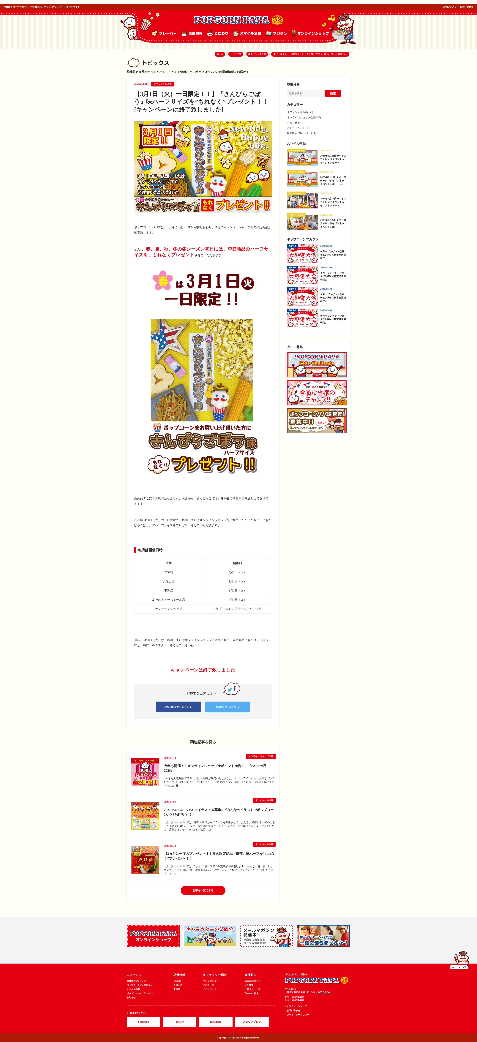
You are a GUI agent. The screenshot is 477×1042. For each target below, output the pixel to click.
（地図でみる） (323, 992)
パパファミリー (211, 981)
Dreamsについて (252, 981)
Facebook (143, 1021)
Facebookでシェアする (178, 706)
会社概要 (248, 985)
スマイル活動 (133, 989)
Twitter (180, 1021)
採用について (449, 6)
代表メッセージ (252, 989)
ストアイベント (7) (298, 128)
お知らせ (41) (295, 122)
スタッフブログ (252, 1021)
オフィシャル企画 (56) (300, 112)
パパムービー (209, 985)
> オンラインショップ (296, 1006)
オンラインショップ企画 (261, 756)
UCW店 (177, 981)
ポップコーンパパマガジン (140, 993)
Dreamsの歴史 (251, 993)
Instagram (216, 1021)
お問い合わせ (466, 6)
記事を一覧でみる (203, 890)
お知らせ (131, 997)
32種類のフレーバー (137, 981)
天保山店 (177, 985)
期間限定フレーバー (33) (301, 133)
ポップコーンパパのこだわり (141, 985)
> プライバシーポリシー (297, 1014)
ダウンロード (209, 989)
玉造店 (176, 989)
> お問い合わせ (292, 1010)
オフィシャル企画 (163, 84)
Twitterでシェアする (228, 706)
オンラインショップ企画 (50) (304, 117)
